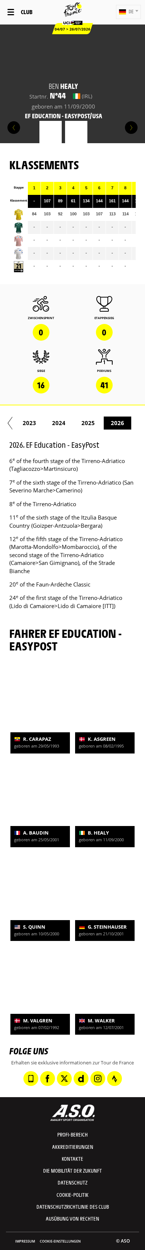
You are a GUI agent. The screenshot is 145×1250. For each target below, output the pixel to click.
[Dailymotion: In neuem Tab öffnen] (81, 1078)
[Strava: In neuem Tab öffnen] (114, 1078)
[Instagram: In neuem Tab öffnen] (97, 1078)
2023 (29, 423)
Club (26, 12)
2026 (117, 423)
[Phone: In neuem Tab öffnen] (30, 1078)
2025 (88, 423)
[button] (128, 12)
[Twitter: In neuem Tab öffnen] (64, 1078)
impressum (25, 1241)
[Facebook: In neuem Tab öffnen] (47, 1078)
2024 (58, 423)
